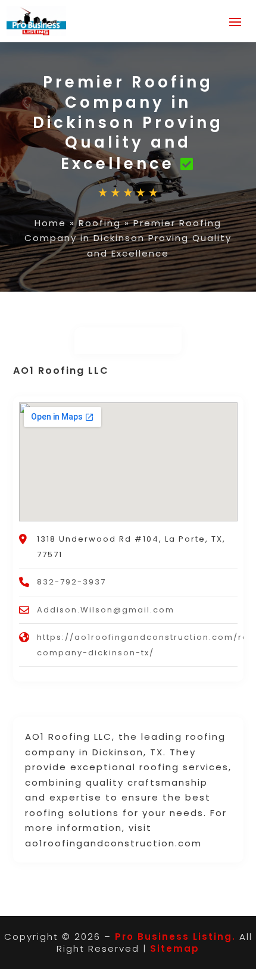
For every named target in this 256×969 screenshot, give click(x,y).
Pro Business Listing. (175, 936)
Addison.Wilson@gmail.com (105, 609)
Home (50, 223)
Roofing (100, 223)
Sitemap (174, 948)
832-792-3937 (71, 581)
